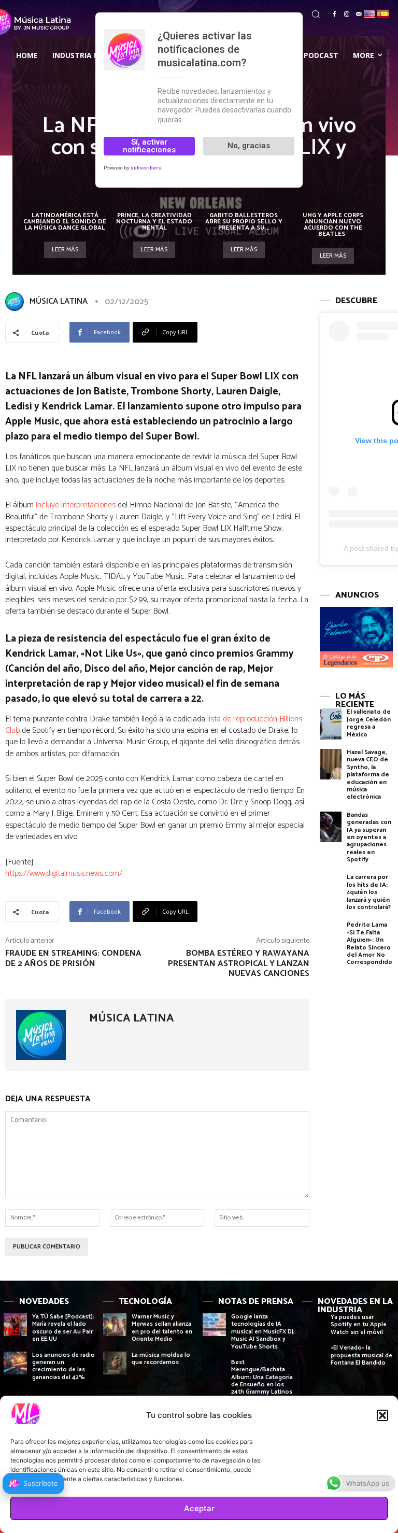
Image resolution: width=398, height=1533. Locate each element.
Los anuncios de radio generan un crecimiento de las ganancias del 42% (63, 1366)
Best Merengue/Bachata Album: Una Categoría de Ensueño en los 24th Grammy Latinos (262, 1377)
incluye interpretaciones (76, 505)
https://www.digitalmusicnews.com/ (63, 874)
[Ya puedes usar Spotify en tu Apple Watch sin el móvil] (313, 1325)
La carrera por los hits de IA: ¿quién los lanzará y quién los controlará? (369, 892)
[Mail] (359, 14)
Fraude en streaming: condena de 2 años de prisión (73, 958)
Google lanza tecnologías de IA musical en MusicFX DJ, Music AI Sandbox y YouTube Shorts (262, 1332)
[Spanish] (383, 13)
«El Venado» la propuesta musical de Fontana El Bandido (361, 1355)
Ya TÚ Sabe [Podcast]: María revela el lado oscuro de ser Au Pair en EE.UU (63, 1328)
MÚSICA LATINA (59, 301)
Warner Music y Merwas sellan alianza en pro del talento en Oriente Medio (162, 1328)
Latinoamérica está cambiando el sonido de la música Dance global (64, 221)
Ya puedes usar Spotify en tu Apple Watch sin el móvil (359, 1324)
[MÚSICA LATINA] (16, 301)
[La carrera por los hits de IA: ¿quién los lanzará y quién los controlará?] (331, 889)
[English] (370, 13)
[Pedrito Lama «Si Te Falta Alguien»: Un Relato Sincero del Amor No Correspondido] (331, 936)
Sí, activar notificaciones (149, 145)
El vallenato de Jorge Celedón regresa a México (369, 723)
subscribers (146, 168)
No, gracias (249, 145)
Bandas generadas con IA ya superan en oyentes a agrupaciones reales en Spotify (369, 837)
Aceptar (199, 1508)
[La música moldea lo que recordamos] (114, 1363)
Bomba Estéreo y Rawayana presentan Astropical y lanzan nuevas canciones (238, 963)
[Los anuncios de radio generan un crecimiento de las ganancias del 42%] (15, 1363)
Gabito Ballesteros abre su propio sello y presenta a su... (243, 221)
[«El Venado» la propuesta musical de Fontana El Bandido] (313, 1356)
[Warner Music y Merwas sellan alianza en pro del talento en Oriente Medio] (114, 1325)
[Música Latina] (40, 22)
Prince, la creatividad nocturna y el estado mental (154, 221)
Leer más (65, 249)
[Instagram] (346, 14)
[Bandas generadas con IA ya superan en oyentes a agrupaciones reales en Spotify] (331, 827)
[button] (382, 1415)
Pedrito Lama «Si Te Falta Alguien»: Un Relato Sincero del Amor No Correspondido (369, 943)
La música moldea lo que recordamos (161, 1358)
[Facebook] (334, 14)
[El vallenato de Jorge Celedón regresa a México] (331, 723)
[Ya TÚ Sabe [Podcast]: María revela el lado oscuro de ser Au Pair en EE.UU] (15, 1325)
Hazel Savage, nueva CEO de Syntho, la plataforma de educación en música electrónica (368, 774)
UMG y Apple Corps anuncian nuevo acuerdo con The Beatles (333, 224)
